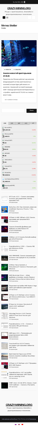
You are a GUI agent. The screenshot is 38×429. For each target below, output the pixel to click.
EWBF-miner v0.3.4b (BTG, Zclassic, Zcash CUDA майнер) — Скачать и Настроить (23, 384)
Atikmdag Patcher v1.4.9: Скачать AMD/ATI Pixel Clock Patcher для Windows (20, 315)
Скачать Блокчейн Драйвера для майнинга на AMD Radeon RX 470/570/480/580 (20, 228)
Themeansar (32, 419)
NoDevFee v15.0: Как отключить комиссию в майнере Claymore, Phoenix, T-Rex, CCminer (23, 209)
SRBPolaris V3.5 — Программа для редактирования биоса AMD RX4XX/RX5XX (20, 335)
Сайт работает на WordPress (9, 419)
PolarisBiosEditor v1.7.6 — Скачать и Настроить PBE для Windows (21, 325)
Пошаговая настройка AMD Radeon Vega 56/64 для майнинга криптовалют (23, 287)
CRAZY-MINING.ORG (19, 8)
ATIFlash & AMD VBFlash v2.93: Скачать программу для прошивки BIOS (22, 218)
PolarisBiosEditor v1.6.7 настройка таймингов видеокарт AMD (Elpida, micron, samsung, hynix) (20, 374)
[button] (29, 17)
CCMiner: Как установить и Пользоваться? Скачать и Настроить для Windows (22, 267)
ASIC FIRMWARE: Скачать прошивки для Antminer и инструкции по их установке (22, 256)
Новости (8, 69)
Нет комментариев (11, 99)
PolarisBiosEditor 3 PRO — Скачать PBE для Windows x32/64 (22, 247)
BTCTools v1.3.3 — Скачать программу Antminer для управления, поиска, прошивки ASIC (21, 198)
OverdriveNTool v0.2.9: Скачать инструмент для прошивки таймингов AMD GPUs (21, 345)
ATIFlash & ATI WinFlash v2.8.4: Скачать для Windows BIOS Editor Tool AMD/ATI (22, 296)
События (18, 69)
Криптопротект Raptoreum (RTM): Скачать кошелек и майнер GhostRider (22, 355)
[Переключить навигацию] (7, 17)
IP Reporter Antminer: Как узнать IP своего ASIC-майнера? (20, 305)
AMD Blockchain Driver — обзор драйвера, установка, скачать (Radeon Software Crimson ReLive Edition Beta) (22, 277)
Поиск (31, 110)
